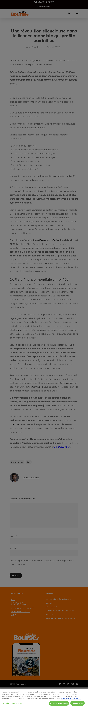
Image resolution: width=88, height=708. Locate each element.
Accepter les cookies (59, 703)
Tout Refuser (77, 703)
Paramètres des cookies (12, 703)
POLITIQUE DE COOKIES (71, 699)
